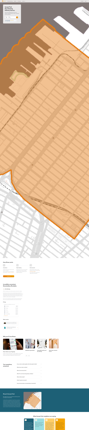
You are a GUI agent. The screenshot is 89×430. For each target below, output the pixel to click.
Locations (23, 1)
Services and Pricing (10, 1)
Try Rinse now (8, 276)
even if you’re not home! (11, 272)
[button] (38, 270)
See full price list (6, 315)
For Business (19, 1)
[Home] (3, 1)
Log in (85, 1)
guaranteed (4, 356)
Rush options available (32, 271)
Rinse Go (15, 1)
